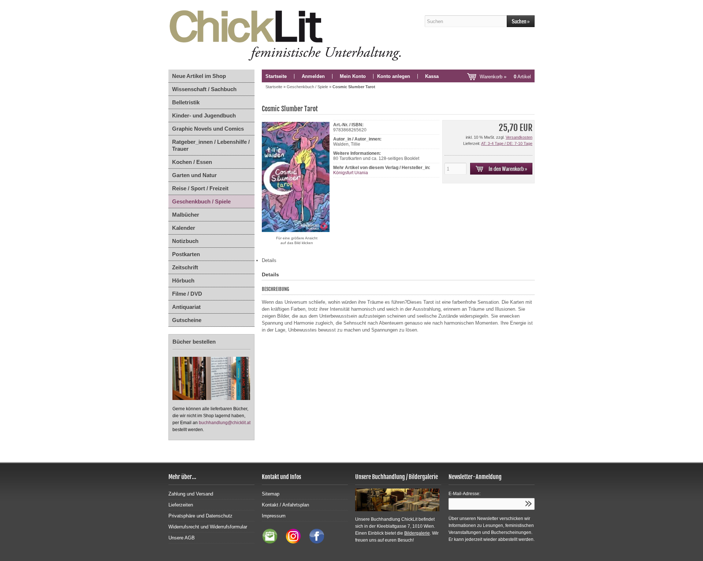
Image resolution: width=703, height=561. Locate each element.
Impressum (274, 516)
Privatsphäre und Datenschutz (200, 516)
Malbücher (185, 215)
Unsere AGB (181, 538)
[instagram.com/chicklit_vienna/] (291, 542)
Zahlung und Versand (190, 494)
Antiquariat (186, 307)
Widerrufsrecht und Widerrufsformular (207, 527)
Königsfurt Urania (350, 172)
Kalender (183, 228)
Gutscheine (186, 320)
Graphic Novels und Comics (208, 129)
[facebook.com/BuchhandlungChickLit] (313, 542)
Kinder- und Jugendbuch (204, 115)
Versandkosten (519, 137)
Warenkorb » (505, 76)
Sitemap (270, 494)
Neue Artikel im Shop (199, 76)
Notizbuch (185, 241)
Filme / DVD (187, 294)
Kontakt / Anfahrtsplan (285, 505)
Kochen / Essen (192, 162)
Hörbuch (183, 280)
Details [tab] (269, 260)
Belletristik (186, 102)
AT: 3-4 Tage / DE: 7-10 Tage (506, 143)
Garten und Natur (194, 175)
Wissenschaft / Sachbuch (204, 89)
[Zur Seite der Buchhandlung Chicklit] (287, 34)
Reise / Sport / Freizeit (200, 188)
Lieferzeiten (180, 505)
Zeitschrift (185, 267)
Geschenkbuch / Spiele (201, 201)
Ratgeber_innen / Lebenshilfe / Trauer (211, 145)
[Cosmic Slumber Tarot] (296, 232)
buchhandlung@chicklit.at (224, 422)
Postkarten (186, 254)
